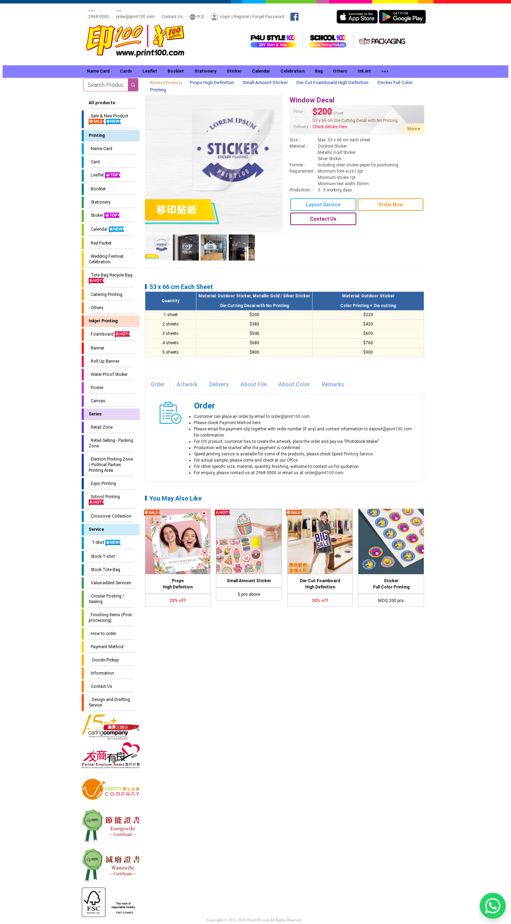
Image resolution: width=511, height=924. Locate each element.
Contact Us (172, 16)
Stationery (99, 202)
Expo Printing (102, 483)
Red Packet (100, 243)
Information (101, 673)
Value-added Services (110, 582)
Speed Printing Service (352, 454)
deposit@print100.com (390, 429)
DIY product (211, 441)
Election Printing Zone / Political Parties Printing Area (111, 464)
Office (292, 460)
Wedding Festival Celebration (106, 259)
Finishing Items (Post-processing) (111, 617)
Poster (96, 387)
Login (225, 16)
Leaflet (97, 175)
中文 (200, 16)
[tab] (158, 386)
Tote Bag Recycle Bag (110, 275)
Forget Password (268, 16)
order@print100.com (135, 16)
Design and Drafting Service (109, 702)
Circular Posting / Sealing (106, 598)
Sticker (96, 215)
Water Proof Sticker (108, 374)
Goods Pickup (104, 659)
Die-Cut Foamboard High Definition (332, 82)
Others (96, 307)
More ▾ (413, 128)
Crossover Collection (110, 516)
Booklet (97, 188)
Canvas (97, 400)
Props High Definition (212, 82)
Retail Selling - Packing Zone (111, 443)
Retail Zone (101, 427)
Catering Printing (105, 294)
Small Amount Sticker (265, 82)
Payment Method (106, 646)
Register (241, 16)
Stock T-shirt (102, 556)
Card (94, 161)
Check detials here (330, 126)
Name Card (100, 148)
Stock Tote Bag (104, 569)
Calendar (99, 229)
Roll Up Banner (104, 361)
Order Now (390, 204)
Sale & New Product (108, 115)
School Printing (104, 496)
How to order (102, 633)
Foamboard (102, 334)
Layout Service (323, 204)
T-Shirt (97, 542)
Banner (96, 347)
